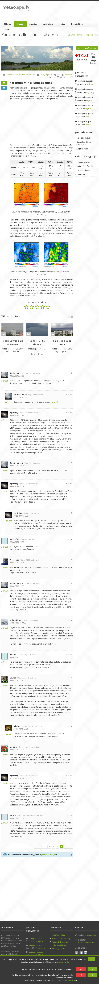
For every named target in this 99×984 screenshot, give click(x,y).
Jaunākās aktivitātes (81, 74)
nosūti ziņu (91, 935)
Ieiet (7, 29)
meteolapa (68, 75)
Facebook (81, 952)
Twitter (76, 952)
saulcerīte (14, 539)
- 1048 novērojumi (32, 560)
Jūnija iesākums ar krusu (62, 342)
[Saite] (12, 329)
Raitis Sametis (16, 373)
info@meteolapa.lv (86, 942)
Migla (16, 726)
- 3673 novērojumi (31, 412)
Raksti (20, 24)
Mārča (88, 116)
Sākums (7, 24)
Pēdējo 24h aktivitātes (61, 942)
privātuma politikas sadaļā (66, 980)
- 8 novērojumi (36, 726)
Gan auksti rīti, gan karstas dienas (84, 143)
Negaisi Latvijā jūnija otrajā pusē (12, 342)
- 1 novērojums (34, 373)
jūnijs (8, 75)
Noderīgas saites (59, 948)
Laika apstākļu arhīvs (60, 945)
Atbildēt (4, 381)
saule (12, 75)
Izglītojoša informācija (85, 166)
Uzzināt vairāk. (63, 962)
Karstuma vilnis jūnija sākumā (31, 83)
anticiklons (24, 75)
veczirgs (14, 815)
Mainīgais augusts (85, 81)
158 (58, 75)
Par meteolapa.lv (83, 170)
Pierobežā (14, 560)
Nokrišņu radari (58, 935)
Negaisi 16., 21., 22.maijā (37, 342)
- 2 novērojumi (29, 539)
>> (71, 847)
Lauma (13, 678)
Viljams (13, 654)
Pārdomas (80, 174)
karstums (31, 75)
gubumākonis (16, 620)
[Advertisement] (66, 11)
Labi (91, 959)
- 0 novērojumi (33, 620)
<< (36, 847)
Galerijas (33, 24)
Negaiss (17, 75)
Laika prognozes (91, 34)
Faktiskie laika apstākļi (61, 938)
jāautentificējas (48, 854)
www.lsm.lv (54, 402)
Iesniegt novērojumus (87, 48)
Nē (81, 969)
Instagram (85, 952)
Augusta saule (82, 149)
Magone (13, 747)
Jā (92, 969)
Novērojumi (48, 24)
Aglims (90, 84)
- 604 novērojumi (36, 815)
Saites (62, 24)
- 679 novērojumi (34, 654)
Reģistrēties (77, 24)
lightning (14, 412)
